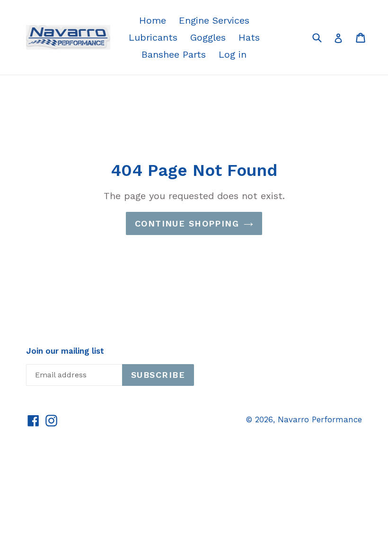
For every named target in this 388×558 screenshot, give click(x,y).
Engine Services (214, 20)
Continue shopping (187, 223)
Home (152, 20)
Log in (233, 54)
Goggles (208, 37)
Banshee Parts (173, 54)
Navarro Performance (320, 419)
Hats (249, 37)
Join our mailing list (65, 351)
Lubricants (153, 37)
